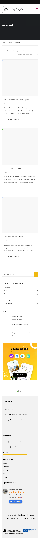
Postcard (6, 297)
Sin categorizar (9, 300)
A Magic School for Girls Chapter (16, 100)
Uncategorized (8, 303)
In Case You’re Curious (12, 168)
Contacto (6, 477)
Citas (4, 474)
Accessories (7, 288)
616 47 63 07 (9, 410)
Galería (5, 470)
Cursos (5, 463)
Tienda (10, 42)
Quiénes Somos (8, 459)
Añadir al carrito (13, 119)
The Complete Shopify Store (14, 237)
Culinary (6, 294)
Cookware (7, 291)
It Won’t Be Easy (17, 317)
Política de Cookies (12, 518)
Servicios (6, 467)
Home (3, 42)
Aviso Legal (12, 515)
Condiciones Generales (26, 515)
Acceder (36, 2)
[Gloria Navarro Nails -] (13, 9)
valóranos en (14, 501)
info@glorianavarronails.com (15, 420)
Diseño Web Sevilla (20, 521)
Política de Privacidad (28, 518)
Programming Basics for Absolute (23, 333)
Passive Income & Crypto (20, 325)
